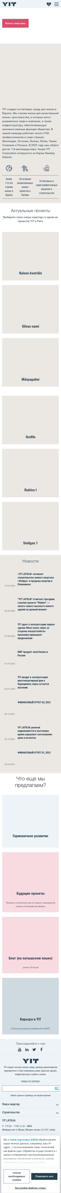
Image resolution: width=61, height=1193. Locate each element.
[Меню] (56, 4)
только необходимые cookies (16, 1176)
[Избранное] (49, 4)
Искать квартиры (15, 23)
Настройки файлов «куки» (30, 1188)
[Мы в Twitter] (34, 1049)
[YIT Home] (9, 4)
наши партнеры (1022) (24, 1139)
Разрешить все (44, 1176)
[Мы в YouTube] (19, 1049)
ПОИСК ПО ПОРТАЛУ (30, 1081)
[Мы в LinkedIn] (27, 1049)
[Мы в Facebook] (41, 1049)
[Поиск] (56, 1088)
